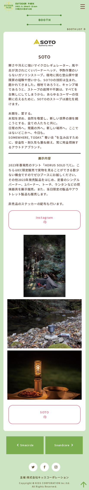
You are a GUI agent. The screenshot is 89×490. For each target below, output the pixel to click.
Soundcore (61, 445)
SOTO (44, 412)
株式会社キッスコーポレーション (48, 477)
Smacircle (26, 445)
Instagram (44, 217)
